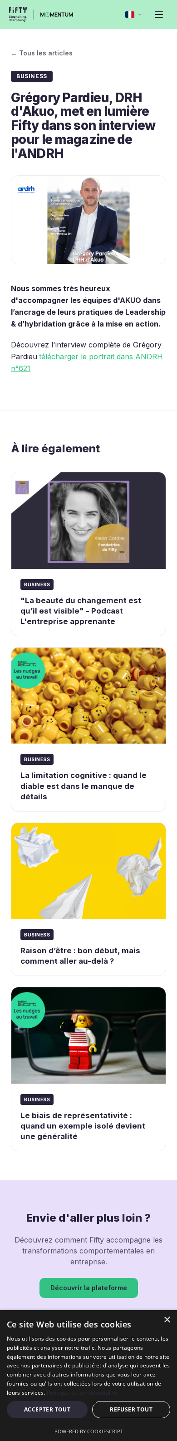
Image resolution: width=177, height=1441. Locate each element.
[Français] (134, 14)
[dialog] (88, 1375)
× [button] (166, 1320)
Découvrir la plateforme (88, 1288)
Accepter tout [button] (47, 1409)
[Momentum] (57, 14)
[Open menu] (159, 14)
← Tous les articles (42, 53)
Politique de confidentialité (82, 1392)
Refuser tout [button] (131, 1409)
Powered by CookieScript (88, 1431)
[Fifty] (18, 14)
